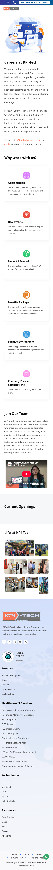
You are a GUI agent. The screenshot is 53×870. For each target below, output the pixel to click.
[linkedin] (15, 642)
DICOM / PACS (8, 756)
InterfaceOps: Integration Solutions (18, 710)
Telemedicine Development (14, 761)
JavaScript (6, 787)
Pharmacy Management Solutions (18, 766)
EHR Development (10, 747)
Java (4, 782)
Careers (38, 854)
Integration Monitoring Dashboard (18, 715)
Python (5, 796)
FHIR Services (8, 724)
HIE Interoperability (11, 728)
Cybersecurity (8, 689)
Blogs (4, 822)
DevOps (5, 684)
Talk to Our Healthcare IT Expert (34, 2)
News (4, 826)
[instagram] (26, 642)
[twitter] (9, 642)
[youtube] (20, 642)
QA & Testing (8, 694)
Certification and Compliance (15, 738)
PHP (4, 791)
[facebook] (4, 642)
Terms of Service (36, 857)
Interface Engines (10, 733)
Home (14, 854)
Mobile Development (11, 675)
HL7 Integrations (10, 719)
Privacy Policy (16, 857)
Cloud (4, 680)
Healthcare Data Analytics (14, 742)
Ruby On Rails (8, 801)
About (26, 854)
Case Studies (8, 817)
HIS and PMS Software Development (19, 752)
